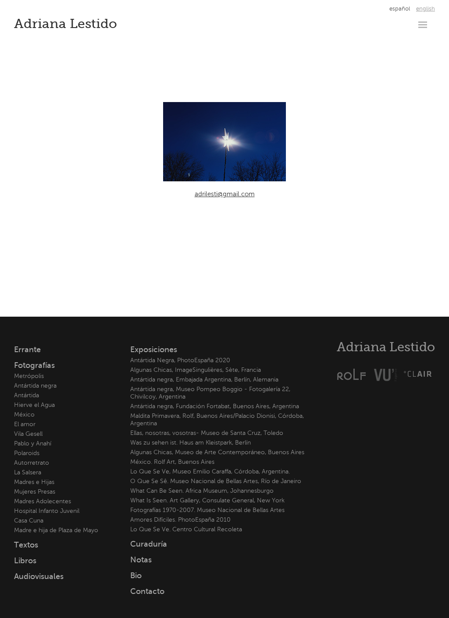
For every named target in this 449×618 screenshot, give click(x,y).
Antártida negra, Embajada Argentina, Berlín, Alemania (204, 379)
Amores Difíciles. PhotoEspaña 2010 (180, 519)
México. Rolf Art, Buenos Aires (172, 462)
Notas (141, 559)
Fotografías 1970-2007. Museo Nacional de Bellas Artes (207, 510)
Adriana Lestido (65, 23)
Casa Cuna (28, 520)
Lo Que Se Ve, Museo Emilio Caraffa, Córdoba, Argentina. (210, 471)
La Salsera (27, 472)
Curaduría (148, 544)
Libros (25, 560)
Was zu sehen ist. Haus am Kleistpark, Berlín (190, 442)
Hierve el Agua (34, 405)
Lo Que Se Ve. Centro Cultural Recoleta (186, 529)
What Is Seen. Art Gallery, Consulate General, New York (207, 500)
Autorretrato (31, 462)
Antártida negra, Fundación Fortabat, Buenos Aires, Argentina (214, 406)
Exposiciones (153, 349)
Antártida (26, 395)
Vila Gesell (28, 434)
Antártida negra (35, 385)
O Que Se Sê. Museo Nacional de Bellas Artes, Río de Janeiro (215, 481)
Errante (27, 349)
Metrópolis (29, 376)
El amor (25, 424)
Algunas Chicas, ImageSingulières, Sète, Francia (195, 370)
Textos (26, 544)
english (425, 9)
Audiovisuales (39, 576)
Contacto (147, 591)
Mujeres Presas (34, 491)
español (399, 9)
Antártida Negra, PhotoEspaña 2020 (180, 360)
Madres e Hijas (34, 482)
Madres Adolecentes (42, 501)
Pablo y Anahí (32, 443)
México (24, 414)
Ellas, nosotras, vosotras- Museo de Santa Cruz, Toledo (206, 433)
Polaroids (26, 453)
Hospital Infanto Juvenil (46, 511)
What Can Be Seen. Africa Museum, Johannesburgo (202, 490)
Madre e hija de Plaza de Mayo (56, 530)
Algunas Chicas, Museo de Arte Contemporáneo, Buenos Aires (217, 452)
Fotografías (34, 365)
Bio (136, 575)
